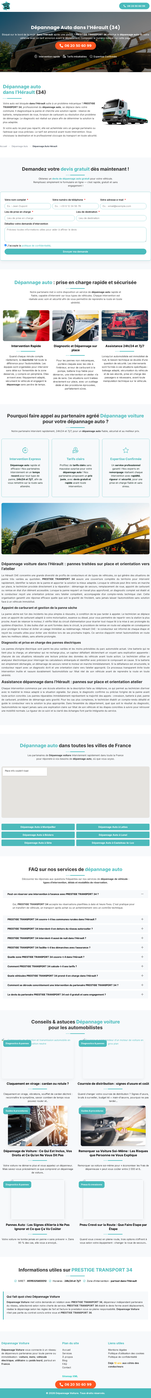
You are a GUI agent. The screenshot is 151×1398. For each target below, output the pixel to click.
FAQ (64, 1363)
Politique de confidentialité (122, 1356)
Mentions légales (117, 1349)
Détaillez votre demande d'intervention (26, 224)
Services (67, 1353)
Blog (64, 1360)
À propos (67, 1356)
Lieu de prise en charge (18, 212)
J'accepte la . (29, 245)
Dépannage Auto (20, 146)
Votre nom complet (15, 200)
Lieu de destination (87, 212)
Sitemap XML (70, 1376)
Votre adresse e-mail (112, 200)
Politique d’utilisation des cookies (126, 1353)
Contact (66, 1367)
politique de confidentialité (36, 245)
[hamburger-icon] (113, 6)
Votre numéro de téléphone (68, 200)
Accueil (3, 146)
